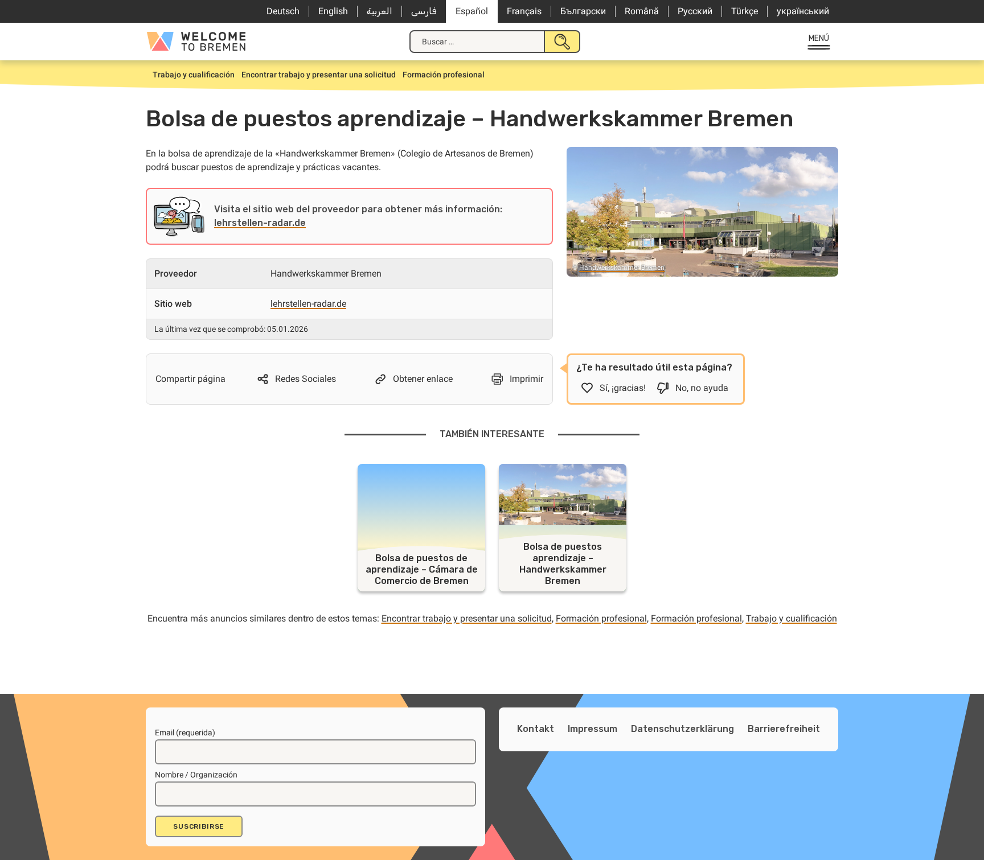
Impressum (592, 728)
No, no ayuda (701, 387)
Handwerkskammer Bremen (622, 267)
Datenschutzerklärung (682, 728)
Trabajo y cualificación (791, 618)
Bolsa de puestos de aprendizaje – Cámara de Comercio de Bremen (422, 569)
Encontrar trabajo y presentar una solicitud (467, 618)
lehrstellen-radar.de (260, 222)
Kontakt (535, 728)
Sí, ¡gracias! (623, 387)
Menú (819, 38)
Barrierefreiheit (784, 728)
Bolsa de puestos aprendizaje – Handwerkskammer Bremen (562, 563)
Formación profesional (601, 618)
